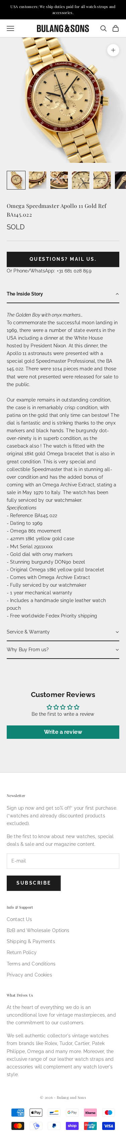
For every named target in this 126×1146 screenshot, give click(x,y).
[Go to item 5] (102, 180)
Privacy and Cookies (29, 975)
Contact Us (19, 919)
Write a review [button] (63, 732)
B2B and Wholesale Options (38, 930)
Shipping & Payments (31, 941)
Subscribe (33, 883)
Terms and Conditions (31, 963)
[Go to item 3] (59, 180)
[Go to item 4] (80, 180)
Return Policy (22, 952)
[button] (63, 294)
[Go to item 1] (16, 180)
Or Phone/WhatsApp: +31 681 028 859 (49, 270)
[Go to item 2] (37, 180)
